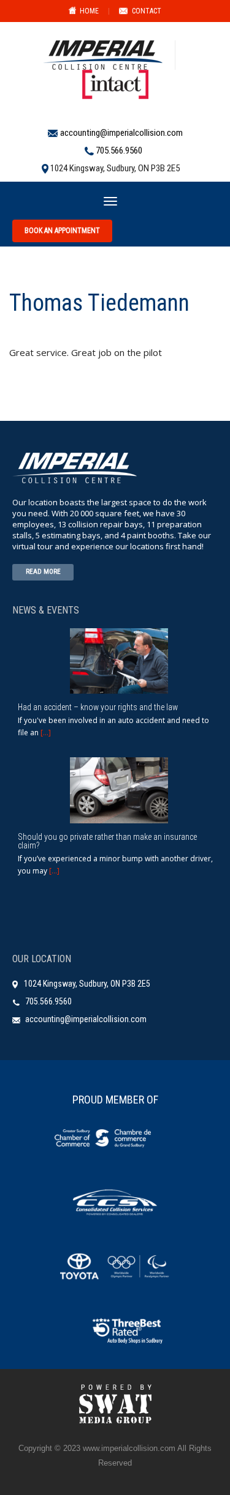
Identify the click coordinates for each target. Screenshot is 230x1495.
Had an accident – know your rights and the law (98, 707)
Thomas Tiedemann (99, 302)
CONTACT (146, 11)
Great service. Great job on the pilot (85, 352)
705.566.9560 (119, 150)
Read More (43, 572)
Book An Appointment (62, 230)
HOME (89, 11)
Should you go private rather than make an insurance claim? (107, 841)
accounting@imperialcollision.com (121, 132)
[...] (45, 732)
